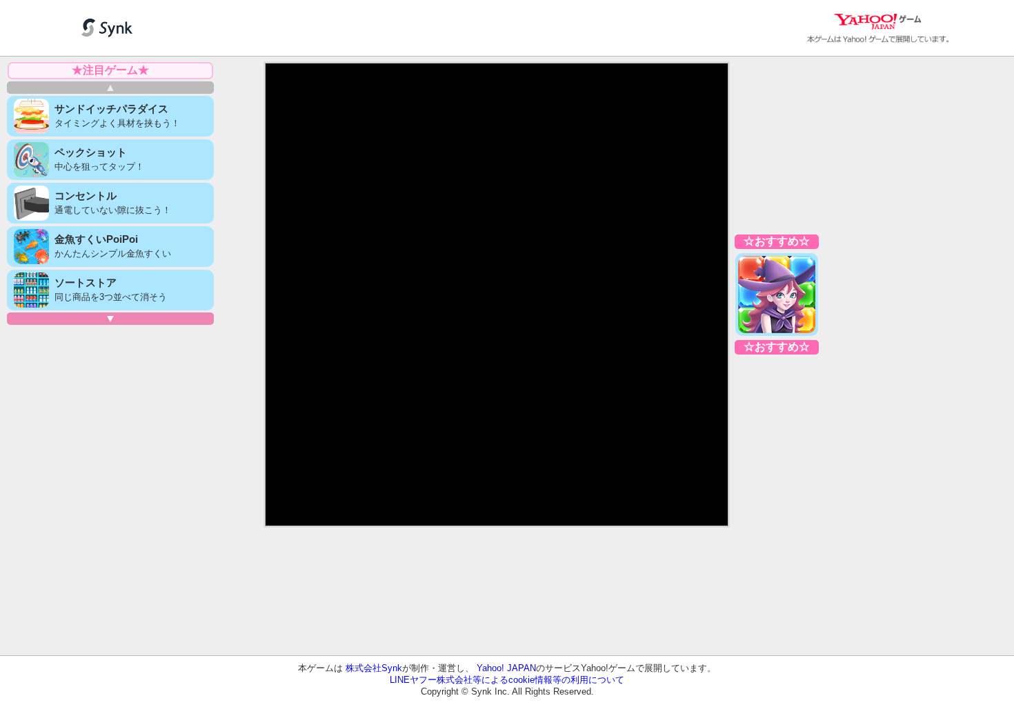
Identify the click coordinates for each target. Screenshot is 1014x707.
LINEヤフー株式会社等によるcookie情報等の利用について (507, 680)
